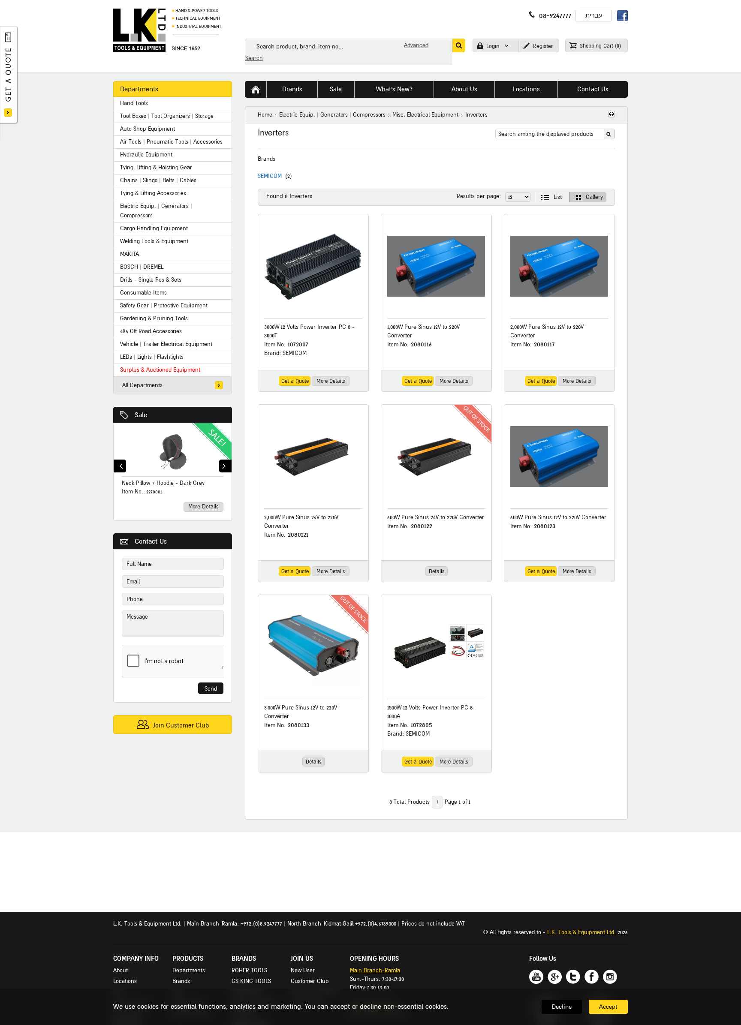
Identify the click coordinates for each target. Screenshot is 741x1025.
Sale (141, 415)
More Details (203, 506)
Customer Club (309, 981)
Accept (608, 1006)
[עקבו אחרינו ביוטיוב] (536, 977)
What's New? (394, 89)
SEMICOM (270, 176)
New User (303, 970)
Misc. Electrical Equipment (425, 114)
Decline (562, 1006)
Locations (526, 89)
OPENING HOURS (374, 959)
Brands (292, 89)
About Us (464, 89)
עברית (593, 15)
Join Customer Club (180, 725)
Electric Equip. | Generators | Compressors (332, 114)
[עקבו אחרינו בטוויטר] (573, 977)
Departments (188, 970)
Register (542, 46)
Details (436, 571)
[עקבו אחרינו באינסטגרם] (610, 977)
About (120, 970)
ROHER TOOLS (249, 970)
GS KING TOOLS (251, 981)
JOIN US (302, 959)
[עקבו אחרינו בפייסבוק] (591, 977)
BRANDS (244, 959)
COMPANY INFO (136, 959)
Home (265, 114)
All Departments (142, 385)
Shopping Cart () (599, 46)
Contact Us (592, 89)
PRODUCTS (187, 959)
